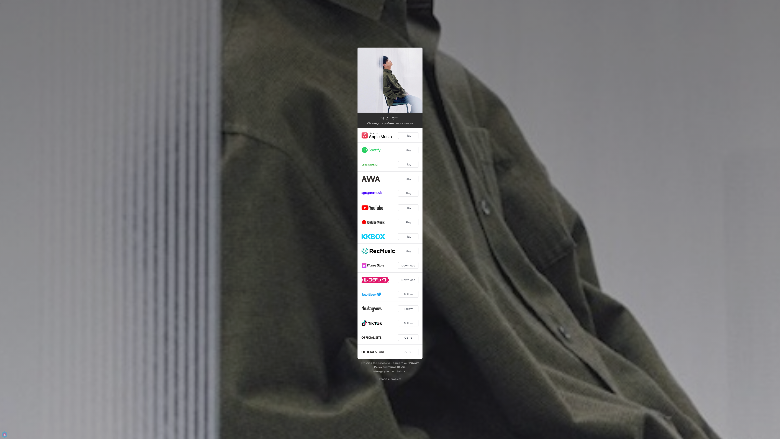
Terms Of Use (396, 366)
